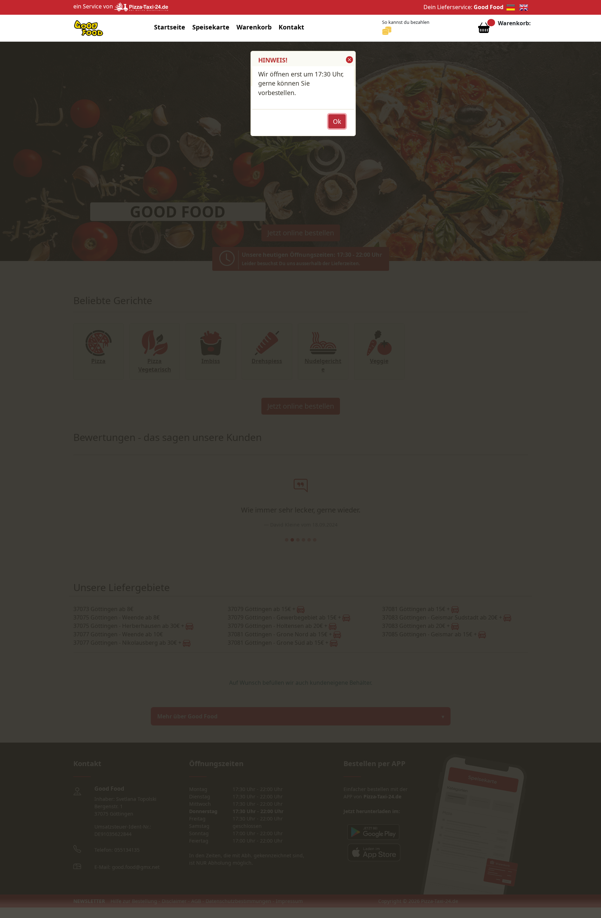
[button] (349, 59)
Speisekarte (210, 27)
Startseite (169, 27)
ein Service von (93, 6)
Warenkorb (254, 27)
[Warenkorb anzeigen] (483, 29)
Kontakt (291, 27)
